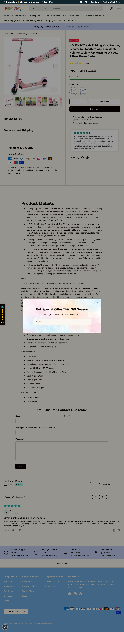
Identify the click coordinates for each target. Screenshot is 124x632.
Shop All (83, 2)
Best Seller (95, 2)
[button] (2, 314)
